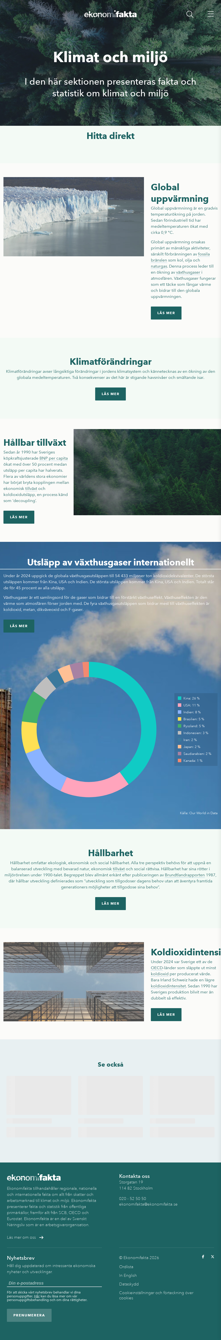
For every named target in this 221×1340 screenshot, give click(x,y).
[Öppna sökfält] (189, 14)
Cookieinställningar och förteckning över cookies (156, 1295)
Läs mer (166, 313)
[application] (88, 729)
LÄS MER (19, 517)
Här (37, 1296)
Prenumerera (29, 1315)
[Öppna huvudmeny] (210, 14)
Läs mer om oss (21, 1237)
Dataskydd (129, 1284)
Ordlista (126, 1266)
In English (128, 1275)
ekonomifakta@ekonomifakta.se (148, 1204)
